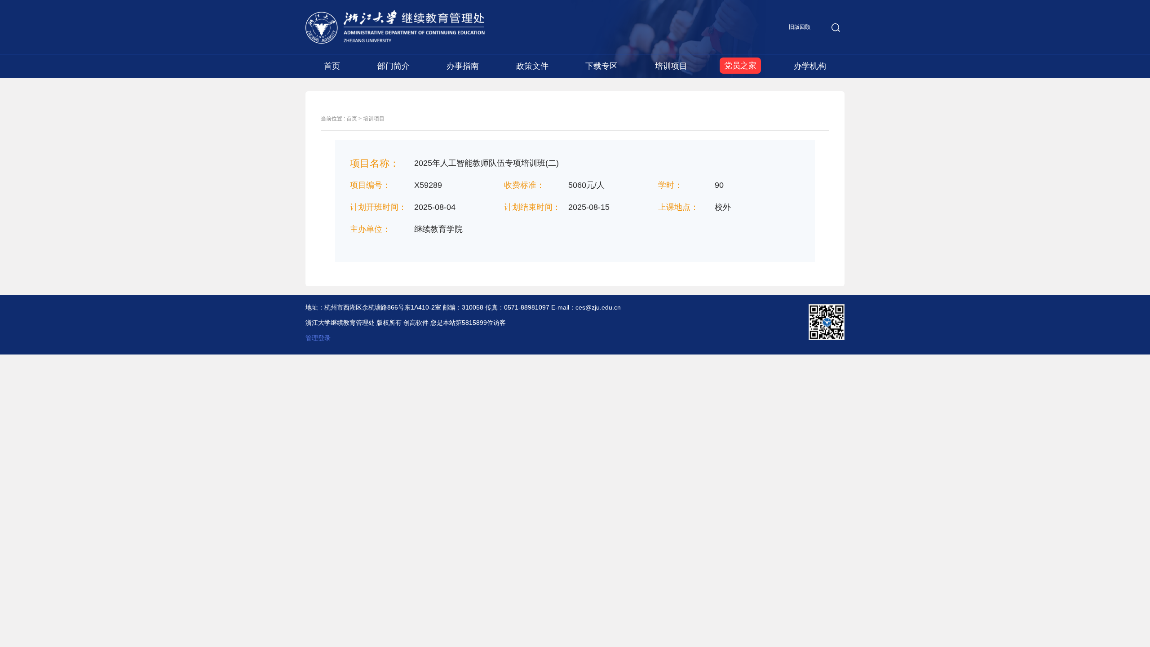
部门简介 (393, 66)
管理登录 (318, 337)
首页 (332, 66)
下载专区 (601, 66)
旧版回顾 (799, 27)
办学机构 (810, 66)
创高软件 (416, 322)
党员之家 (740, 65)
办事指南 (463, 66)
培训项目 (671, 66)
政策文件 (532, 66)
